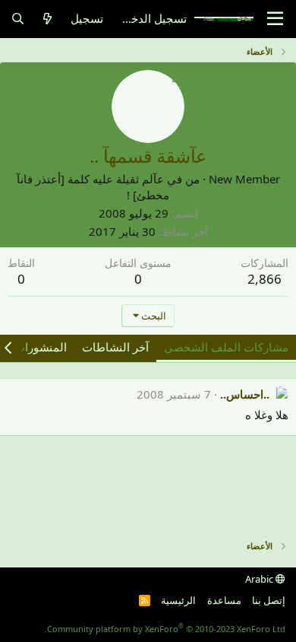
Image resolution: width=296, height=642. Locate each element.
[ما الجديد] (47, 19)
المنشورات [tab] (40, 346)
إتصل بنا (268, 600)
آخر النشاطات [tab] (115, 346)
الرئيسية (178, 600)
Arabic (260, 579)
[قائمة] (275, 19)
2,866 (264, 279)
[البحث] (18, 19)
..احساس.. (244, 394)
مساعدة (224, 600)
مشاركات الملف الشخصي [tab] (226, 346)
